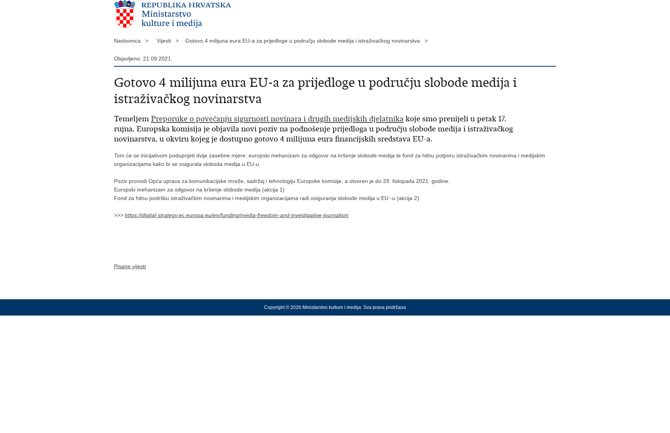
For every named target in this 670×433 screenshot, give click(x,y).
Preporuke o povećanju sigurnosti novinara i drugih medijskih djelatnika (277, 119)
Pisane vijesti (130, 266)
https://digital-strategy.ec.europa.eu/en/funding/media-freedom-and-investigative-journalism (237, 215)
